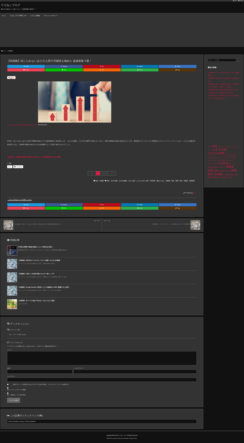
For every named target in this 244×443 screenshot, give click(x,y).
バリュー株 (231, 158)
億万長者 (210, 167)
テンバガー (217, 158)
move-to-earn (224, 146)
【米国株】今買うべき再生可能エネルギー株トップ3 (36, 274)
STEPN (234, 146)
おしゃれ (210, 150)
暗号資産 (222, 171)
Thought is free (133, 438)
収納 (224, 167)
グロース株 (131, 180)
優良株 (216, 167)
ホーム (4, 51)
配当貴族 (235, 174)
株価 (177, 180)
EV (210, 146)
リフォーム (212, 164)
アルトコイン (234, 153)
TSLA (237, 146)
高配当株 (231, 177)
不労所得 (152, 180)
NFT (230, 146)
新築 (216, 171)
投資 (11, 51)
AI (208, 146)
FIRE (108, 180)
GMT (219, 146)
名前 (9, 368)
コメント (9, 350)
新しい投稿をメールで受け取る (16, 395)
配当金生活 (217, 177)
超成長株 (192, 180)
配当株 (229, 174)
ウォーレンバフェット (213, 156)
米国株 (102, 180)
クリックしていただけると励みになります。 (22, 125)
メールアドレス (78, 368)
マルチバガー (230, 160)
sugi (194, 193)
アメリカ (227, 153)
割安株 (220, 167)
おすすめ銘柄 (123, 180)
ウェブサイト (11, 376)
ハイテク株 (224, 158)
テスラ (210, 158)
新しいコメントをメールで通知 (16, 389)
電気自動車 (225, 177)
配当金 (210, 177)
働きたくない (161, 180)
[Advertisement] (122, 32)
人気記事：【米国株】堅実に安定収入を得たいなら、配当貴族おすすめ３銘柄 (34, 157)
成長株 (168, 180)
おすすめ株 (114, 180)
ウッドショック (222, 156)
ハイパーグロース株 (142, 180)
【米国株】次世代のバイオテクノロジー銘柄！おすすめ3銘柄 (39, 260)
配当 (224, 174)
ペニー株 (221, 160)
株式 (181, 180)
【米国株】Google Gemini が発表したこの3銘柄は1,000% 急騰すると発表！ (44, 287)
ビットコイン (213, 160)
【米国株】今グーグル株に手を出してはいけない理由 (36, 300)
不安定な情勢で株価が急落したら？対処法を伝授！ (35, 247)
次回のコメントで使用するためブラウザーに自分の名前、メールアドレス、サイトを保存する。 (41, 384)
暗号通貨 (228, 171)
